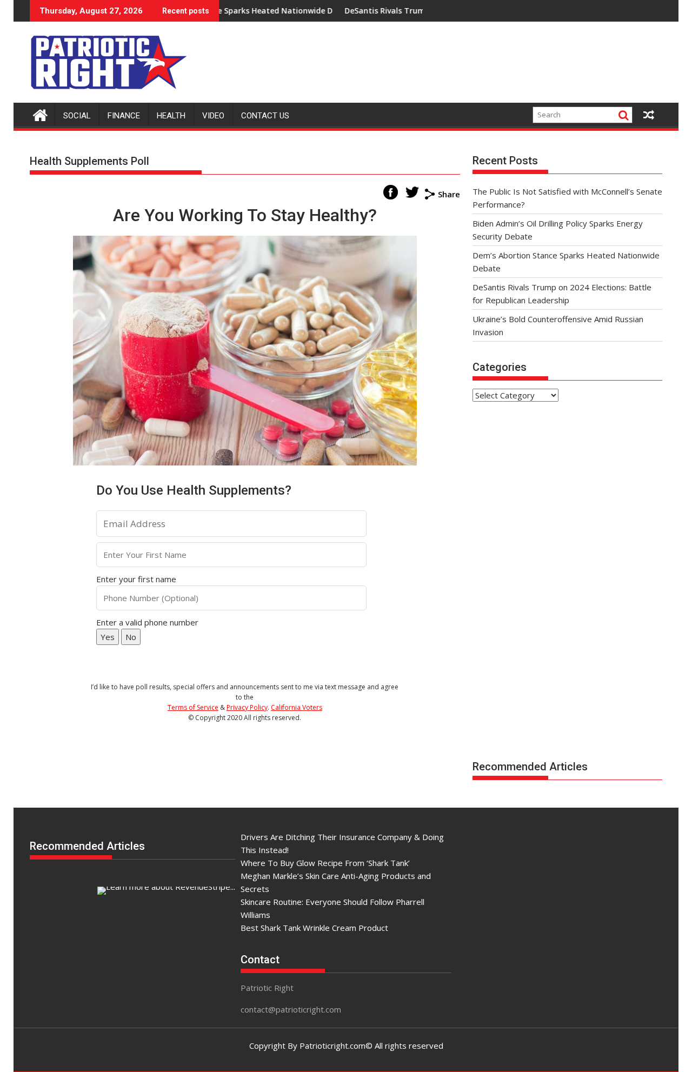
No (130, 636)
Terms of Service (193, 707)
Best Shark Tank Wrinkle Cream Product (314, 927)
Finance (124, 116)
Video (213, 116)
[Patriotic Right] (40, 114)
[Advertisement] (465, 59)
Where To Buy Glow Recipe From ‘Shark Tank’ (325, 862)
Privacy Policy (247, 707)
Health (171, 116)
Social (77, 116)
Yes (108, 636)
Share (449, 194)
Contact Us (265, 116)
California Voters (296, 707)
